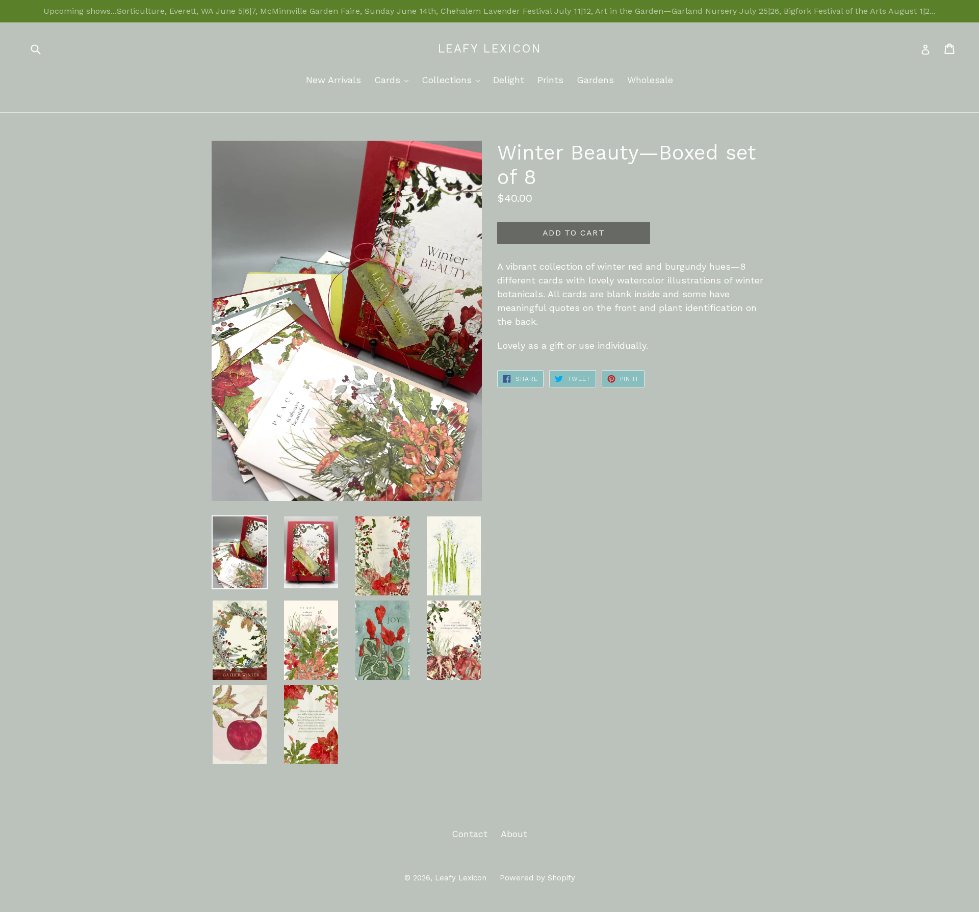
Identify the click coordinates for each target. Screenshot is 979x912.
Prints (550, 79)
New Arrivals (333, 79)
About (514, 833)
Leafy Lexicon (490, 49)
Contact (469, 833)
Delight (508, 79)
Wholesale (650, 79)
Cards (394, 79)
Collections (453, 79)
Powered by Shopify (537, 877)
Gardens (595, 79)
